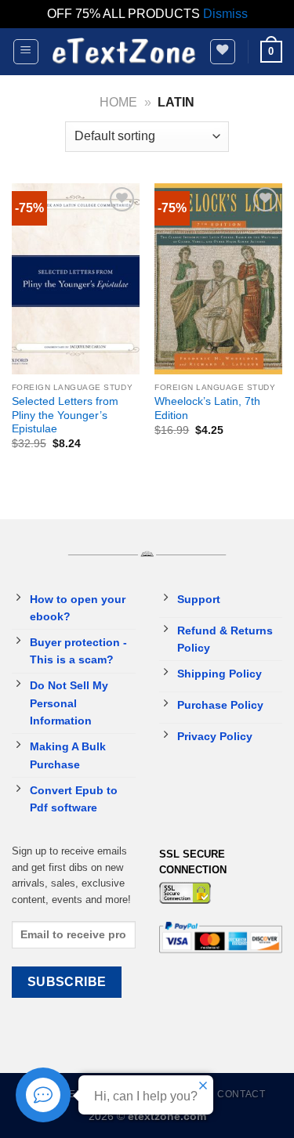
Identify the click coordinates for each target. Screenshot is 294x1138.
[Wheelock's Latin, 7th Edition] (218, 279)
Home (118, 102)
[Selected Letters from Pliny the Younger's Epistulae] (76, 279)
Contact (241, 1094)
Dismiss (225, 13)
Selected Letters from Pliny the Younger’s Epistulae (65, 415)
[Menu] (26, 51)
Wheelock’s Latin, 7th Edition (207, 408)
